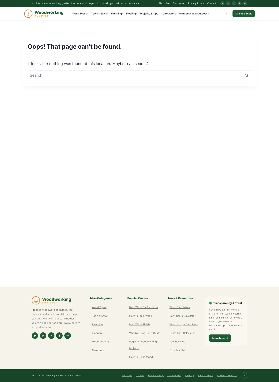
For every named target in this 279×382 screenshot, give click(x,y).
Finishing (117, 13)
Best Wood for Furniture (143, 307)
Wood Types (80, 13)
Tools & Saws (99, 13)
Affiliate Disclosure (227, 375)
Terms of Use (174, 375)
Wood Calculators (179, 307)
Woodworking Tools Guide (144, 332)
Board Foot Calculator (182, 332)
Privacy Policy (196, 3)
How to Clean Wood (141, 356)
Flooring (131, 13)
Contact (211, 3)
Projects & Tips (149, 13)
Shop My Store (178, 350)
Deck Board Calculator (182, 315)
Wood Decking (100, 341)
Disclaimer (179, 3)
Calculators (169, 13)
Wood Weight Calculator (183, 324)
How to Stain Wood (140, 315)
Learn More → (220, 338)
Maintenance (99, 350)
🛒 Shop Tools (243, 13)
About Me (164, 3)
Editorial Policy (205, 375)
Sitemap (189, 375)
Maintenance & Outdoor (194, 13)
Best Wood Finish (139, 324)
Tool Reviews (177, 341)
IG (245, 3)
